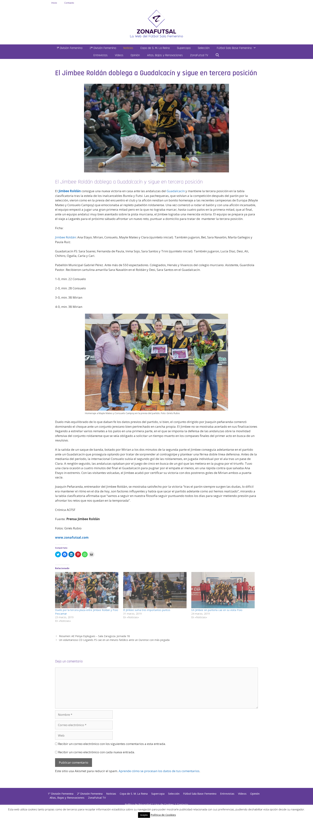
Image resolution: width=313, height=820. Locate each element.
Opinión (135, 55)
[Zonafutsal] (156, 23)
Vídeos (119, 55)
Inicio (54, 2)
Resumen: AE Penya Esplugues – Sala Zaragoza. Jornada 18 (94, 636)
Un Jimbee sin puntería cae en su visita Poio (216, 610)
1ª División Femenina (69, 48)
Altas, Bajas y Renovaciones (165, 55)
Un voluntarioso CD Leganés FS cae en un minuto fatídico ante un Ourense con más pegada (114, 640)
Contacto (69, 2)
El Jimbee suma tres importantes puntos (146, 610)
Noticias (128, 48)
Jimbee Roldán (65, 237)
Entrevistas (100, 55)
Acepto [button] (144, 815)
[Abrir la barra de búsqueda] (217, 55)
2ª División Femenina (103, 48)
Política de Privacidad (138, 804)
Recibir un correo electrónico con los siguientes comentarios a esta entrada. (112, 744)
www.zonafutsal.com (72, 537)
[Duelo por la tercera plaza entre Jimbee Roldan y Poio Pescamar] (87, 590)
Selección (204, 48)
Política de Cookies (163, 815)
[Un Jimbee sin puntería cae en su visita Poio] (223, 590)
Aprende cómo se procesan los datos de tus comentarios (159, 771)
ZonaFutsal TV (199, 55)
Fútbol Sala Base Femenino (234, 48)
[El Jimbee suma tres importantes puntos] (155, 590)
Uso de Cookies (164, 804)
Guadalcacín (176, 191)
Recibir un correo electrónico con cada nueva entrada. (96, 752)
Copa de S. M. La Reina (155, 48)
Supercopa (184, 48)
